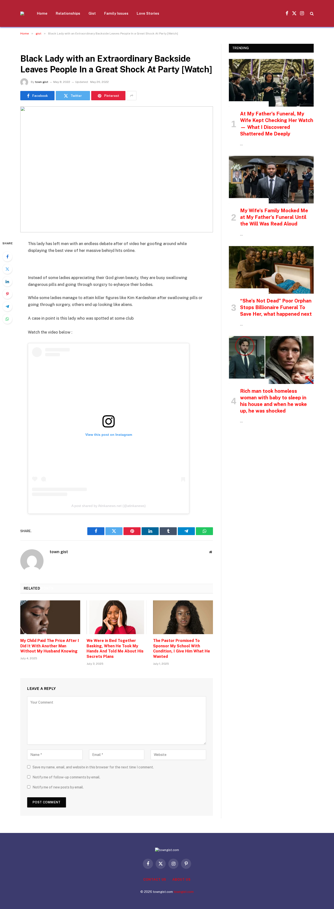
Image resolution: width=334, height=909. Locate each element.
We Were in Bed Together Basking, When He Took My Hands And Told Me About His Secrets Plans (115, 648)
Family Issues (116, 13)
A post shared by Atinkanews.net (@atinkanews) (108, 506)
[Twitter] (7, 269)
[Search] (311, 13)
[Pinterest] (7, 294)
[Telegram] (7, 306)
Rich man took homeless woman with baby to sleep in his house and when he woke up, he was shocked (273, 401)
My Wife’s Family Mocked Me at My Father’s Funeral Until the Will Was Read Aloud (274, 217)
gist (25, 46)
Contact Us (154, 879)
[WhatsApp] (7, 319)
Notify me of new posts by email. (58, 787)
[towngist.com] (22, 13)
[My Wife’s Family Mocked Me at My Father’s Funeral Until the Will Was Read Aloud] (271, 179)
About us (181, 879)
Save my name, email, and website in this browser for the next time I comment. (93, 767)
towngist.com (184, 892)
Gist (92, 13)
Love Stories (148, 13)
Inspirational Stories (249, 103)
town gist (41, 82)
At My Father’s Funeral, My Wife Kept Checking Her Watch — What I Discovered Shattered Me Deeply (276, 124)
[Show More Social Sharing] (131, 95)
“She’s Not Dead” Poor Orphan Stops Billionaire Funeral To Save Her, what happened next (276, 307)
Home (42, 13)
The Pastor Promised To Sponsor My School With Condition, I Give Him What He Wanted (181, 648)
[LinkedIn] (7, 281)
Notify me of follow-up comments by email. (66, 777)
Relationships (68, 13)
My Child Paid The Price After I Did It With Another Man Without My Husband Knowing (49, 646)
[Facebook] (7, 256)
